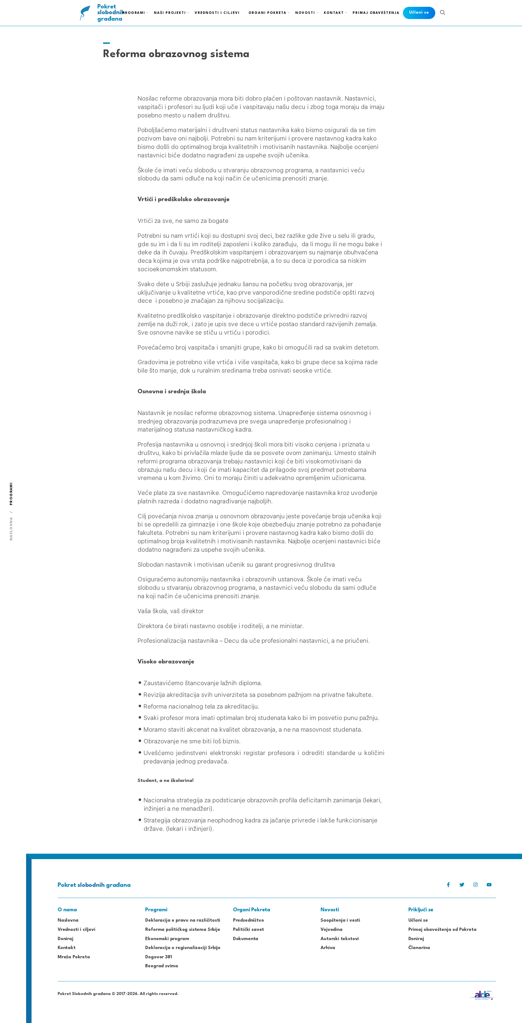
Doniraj (65, 939)
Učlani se (418, 920)
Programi (133, 13)
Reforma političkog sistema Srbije (182, 929)
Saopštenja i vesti (340, 920)
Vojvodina (331, 929)
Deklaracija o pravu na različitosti (182, 920)
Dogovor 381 (158, 957)
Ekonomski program (167, 939)
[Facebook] (448, 886)
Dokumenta (245, 939)
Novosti (305, 13)
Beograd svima (161, 966)
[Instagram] (475, 886)
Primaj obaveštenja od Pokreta (442, 929)
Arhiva (328, 948)
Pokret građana (111, 13)
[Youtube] (489, 886)
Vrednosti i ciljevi (217, 13)
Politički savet (248, 929)
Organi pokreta (267, 13)
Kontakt (334, 13)
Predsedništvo (248, 920)
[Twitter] (461, 886)
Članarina (419, 948)
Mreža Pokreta (74, 957)
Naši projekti (170, 13)
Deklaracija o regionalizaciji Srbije (182, 948)
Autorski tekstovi (340, 939)
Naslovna (11, 529)
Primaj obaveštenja (376, 13)
